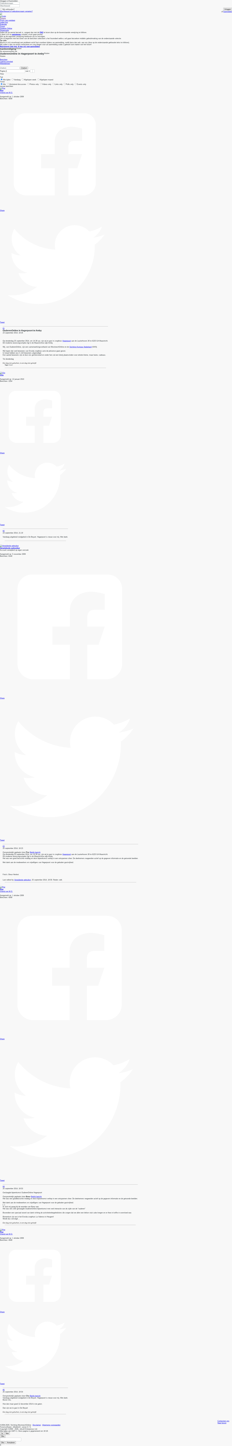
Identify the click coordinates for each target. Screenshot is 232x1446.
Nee (7, 1433)
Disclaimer (37, 1425)
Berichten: (4, 99)
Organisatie (4, 30)
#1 (4, 328)
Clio (2, 375)
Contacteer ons (223, 1421)
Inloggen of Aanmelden (9, 1)
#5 (4, 1390)
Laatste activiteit (6, 62)
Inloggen (227, 9)
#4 (4, 1187)
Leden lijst (4, 22)
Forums (3, 18)
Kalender (3, 24)
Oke (2, 1436)
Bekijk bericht (35, 852)
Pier (1, 90)
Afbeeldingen (5, 64)
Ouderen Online (6, 28)
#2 (4, 531)
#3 (4, 846)
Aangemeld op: (6, 97)
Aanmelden (227, 12)
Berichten (3, 60)
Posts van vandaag (7, 20)
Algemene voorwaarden (51, 1425)
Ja (2, 1433)
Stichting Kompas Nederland (80, 347)
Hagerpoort (66, 341)
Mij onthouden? (9, 9)
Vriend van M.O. (6, 93)
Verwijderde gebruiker (10, 548)
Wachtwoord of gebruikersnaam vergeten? (16, 11)
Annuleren (11, 1443)
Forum (2, 26)
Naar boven (222, 1423)
